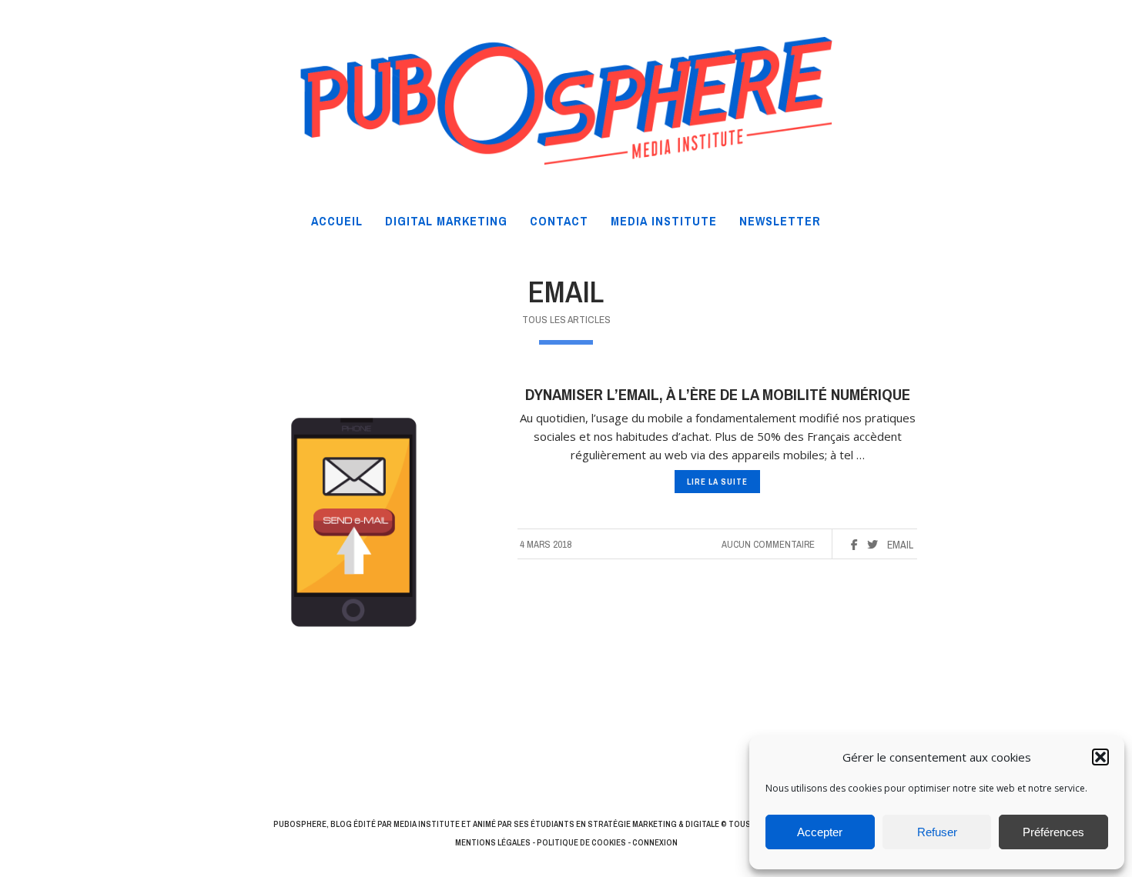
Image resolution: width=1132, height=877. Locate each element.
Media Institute (427, 824)
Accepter (819, 832)
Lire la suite (717, 481)
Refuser (937, 832)
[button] (1100, 757)
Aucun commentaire (768, 544)
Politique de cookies (581, 842)
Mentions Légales (493, 842)
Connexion (655, 842)
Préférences (1053, 832)
